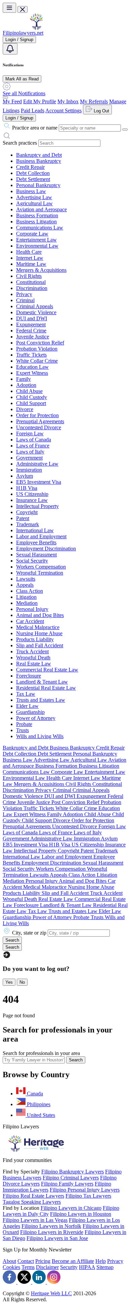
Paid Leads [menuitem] (32, 110)
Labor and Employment (41, 536)
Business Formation (37, 215)
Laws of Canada (33, 439)
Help (100, 1261)
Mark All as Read (22, 78)
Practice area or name (34, 128)
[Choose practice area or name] (125, 130)
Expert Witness (32, 373)
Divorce (24, 409)
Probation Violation (36, 349)
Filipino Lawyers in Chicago (71, 1208)
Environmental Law (37, 246)
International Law (35, 530)
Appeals (25, 585)
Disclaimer (47, 1267)
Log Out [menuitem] (100, 110)
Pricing (42, 1261)
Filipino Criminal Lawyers (71, 1177)
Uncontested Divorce (38, 427)
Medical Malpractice (37, 627)
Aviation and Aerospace (41, 209)
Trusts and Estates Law (40, 700)
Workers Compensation (41, 567)
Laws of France (32, 445)
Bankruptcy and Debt (39, 155)
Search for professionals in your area (41, 1053)
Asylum (24, 476)
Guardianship (30, 712)
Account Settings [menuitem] (63, 110)
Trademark (27, 524)
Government (29, 458)
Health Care (29, 252)
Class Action (29, 591)
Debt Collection (33, 173)
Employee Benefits (36, 542)
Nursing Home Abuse (39, 633)
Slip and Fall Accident (39, 645)
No (22, 982)
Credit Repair (30, 167)
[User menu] (5, 98)
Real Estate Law (33, 663)
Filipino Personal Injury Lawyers (85, 1190)
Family (23, 379)
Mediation (27, 603)
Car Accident (30, 621)
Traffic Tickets (31, 355)
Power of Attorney (35, 718)
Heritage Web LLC (51, 1293)
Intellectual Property (37, 506)
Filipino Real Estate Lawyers (33, 1196)
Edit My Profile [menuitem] (39, 101)
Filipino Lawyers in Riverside (51, 1232)
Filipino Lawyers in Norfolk (51, 1226)
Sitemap (105, 1267)
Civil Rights (29, 276)
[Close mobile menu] (22, 9)
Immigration (29, 470)
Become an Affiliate (73, 1261)
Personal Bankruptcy (38, 185)
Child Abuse (29, 391)
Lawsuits (25, 579)
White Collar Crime (37, 361)
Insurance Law (32, 500)
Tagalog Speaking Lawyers (32, 1202)
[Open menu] (9, 8)
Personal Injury (32, 609)
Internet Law (29, 258)
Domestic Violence (36, 312)
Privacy (24, 294)
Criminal (25, 300)
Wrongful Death (33, 657)
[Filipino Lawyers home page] (36, 28)
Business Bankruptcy (38, 161)
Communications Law (39, 227)
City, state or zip (29, 933)
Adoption (26, 385)
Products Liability (35, 639)
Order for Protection (37, 415)
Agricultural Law (34, 203)
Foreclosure (28, 676)
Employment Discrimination (46, 548)
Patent (22, 518)
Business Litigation (36, 221)
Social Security (32, 561)
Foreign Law (30, 433)
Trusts (22, 730)
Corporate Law (32, 234)
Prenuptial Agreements (40, 421)
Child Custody (31, 397)
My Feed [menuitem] (12, 101)
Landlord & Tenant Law (42, 682)
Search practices (20, 143)
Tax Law (25, 694)
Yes (9, 982)
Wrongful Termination (39, 573)
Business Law (31, 191)
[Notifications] (10, 48)
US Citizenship (32, 494)
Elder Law (27, 706)
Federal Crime (31, 330)
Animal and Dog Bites (40, 615)
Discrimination (31, 288)
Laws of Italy (30, 452)
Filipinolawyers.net (23, 33)
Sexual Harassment (36, 554)
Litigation (26, 597)
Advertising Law (34, 197)
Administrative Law (37, 464)
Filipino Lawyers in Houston (80, 1214)
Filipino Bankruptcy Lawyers (72, 1171)
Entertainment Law (36, 240)
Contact (25, 1261)
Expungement (31, 324)
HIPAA (87, 1267)
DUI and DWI (31, 318)
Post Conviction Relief (40, 343)
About (9, 1261)
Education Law (32, 367)
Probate (24, 724)
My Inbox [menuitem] (68, 101)
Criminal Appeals (34, 306)
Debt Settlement (33, 179)
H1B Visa (26, 488)
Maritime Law (31, 264)
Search (76, 1059)
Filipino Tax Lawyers (88, 1196)
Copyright (27, 512)
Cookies (11, 1267)
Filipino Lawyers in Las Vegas (35, 1220)
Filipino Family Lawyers (67, 1184)
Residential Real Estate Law (46, 688)
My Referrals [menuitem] (94, 101)
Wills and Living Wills (39, 736)
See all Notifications (24, 93)
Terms (28, 1267)
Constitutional (31, 282)
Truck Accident (32, 651)
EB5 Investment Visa (38, 482)
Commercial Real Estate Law (47, 670)
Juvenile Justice (32, 336)
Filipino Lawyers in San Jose (57, 1238)
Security (69, 1267)
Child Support (31, 403)
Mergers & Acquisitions (41, 270)
